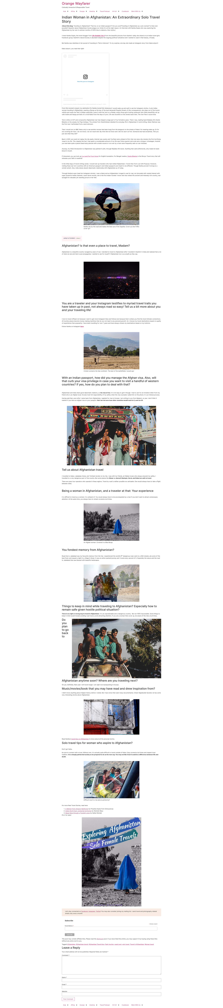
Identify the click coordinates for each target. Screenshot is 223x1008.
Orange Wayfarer (76, 3)
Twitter (98, 911)
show (78, 238)
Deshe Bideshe (132, 156)
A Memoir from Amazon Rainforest (76, 809)
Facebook (84, 911)
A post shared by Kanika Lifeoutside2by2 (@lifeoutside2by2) (79, 104)
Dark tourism (109, 944)
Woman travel (149, 944)
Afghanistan (71, 944)
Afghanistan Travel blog (96, 944)
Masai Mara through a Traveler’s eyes (77, 813)
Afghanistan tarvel (82, 944)
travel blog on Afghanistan (80, 739)
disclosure (100, 939)
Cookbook (125, 11)
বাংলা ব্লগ (114, 11)
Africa (73, 11)
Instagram (92, 911)
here (82, 326)
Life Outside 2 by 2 (98, 35)
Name (64, 977)
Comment (65, 955)
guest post (118, 944)
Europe (82, 11)
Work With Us (135, 11)
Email (64, 984)
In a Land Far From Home (90, 156)
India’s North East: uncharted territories (78, 811)
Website (64, 991)
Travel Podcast (105, 11)
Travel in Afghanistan (137, 944)
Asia (64, 11)
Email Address (69, 925)
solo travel (125, 944)
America (92, 11)
